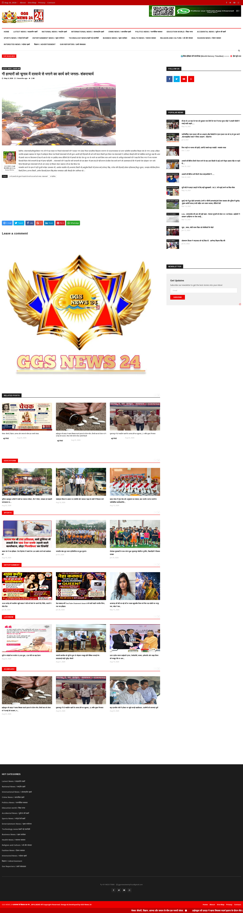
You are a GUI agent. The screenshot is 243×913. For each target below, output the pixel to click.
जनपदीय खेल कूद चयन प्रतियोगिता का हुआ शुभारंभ (71, 551)
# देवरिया (53, 176)
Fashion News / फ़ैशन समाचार (209, 38)
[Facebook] (227, 2)
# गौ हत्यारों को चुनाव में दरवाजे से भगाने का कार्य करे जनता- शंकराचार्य (29, 176)
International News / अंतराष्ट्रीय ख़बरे (87, 31)
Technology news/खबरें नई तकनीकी (84, 38)
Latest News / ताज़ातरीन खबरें (25, 31)
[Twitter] (230, 2)
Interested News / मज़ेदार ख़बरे (17, 44)
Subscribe (177, 297)
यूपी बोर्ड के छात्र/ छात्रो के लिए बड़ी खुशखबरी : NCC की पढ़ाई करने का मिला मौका (208, 187)
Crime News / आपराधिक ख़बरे (119, 31)
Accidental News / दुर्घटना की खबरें (211, 31)
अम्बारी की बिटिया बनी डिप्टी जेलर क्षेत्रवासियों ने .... (198, 174)
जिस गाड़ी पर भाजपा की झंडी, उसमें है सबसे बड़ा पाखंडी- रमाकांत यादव (204, 148)
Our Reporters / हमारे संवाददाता (73, 44)
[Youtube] (235, 2)
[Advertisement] (81, 198)
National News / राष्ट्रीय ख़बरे (54, 31)
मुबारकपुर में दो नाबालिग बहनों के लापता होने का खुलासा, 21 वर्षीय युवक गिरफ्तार (133, 433)
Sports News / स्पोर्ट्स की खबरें (16, 38)
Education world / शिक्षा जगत (180, 31)
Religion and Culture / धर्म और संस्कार (176, 38)
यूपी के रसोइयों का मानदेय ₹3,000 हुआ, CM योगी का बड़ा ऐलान (21, 655)
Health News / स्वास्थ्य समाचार (143, 38)
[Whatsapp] (238, 2)
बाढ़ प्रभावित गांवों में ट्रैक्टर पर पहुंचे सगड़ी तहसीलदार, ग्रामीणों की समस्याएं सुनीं (134, 708)
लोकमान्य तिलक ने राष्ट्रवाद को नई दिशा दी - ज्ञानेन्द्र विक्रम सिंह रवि (203, 241)
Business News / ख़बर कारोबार (115, 38)
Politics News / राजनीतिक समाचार (148, 31)
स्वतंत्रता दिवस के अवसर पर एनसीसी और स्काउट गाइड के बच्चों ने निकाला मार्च (80, 499)
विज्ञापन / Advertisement (45, 44)
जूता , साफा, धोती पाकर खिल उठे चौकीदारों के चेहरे (198, 227)
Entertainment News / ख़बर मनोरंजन (48, 38)
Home (6, 31)
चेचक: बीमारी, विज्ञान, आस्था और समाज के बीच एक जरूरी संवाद (20, 433)
